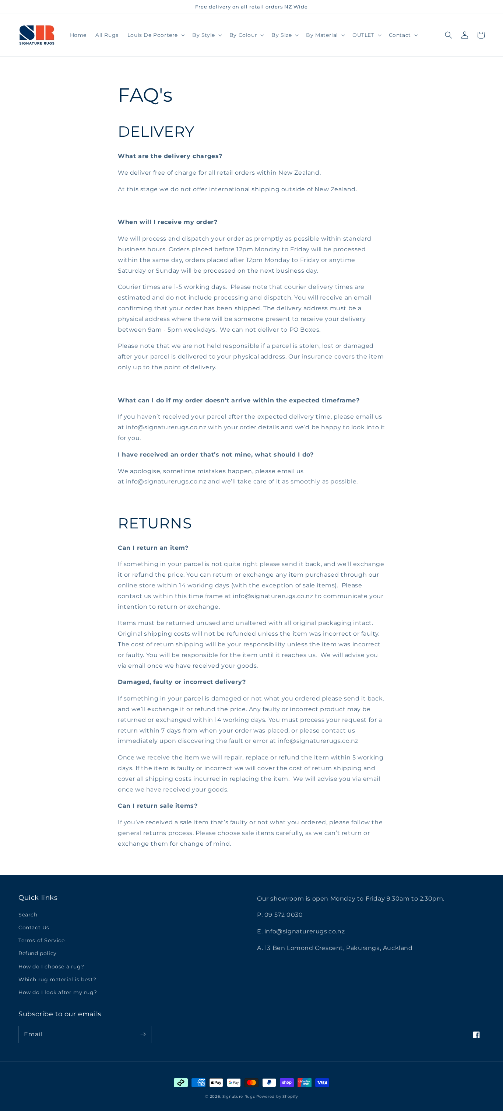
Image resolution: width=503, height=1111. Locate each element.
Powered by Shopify (277, 1096)
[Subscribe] (143, 1034)
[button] (448, 35)
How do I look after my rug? (57, 992)
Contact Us (33, 927)
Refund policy (37, 953)
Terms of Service (41, 940)
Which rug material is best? (57, 979)
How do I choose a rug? (51, 966)
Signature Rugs (238, 1096)
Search (28, 914)
